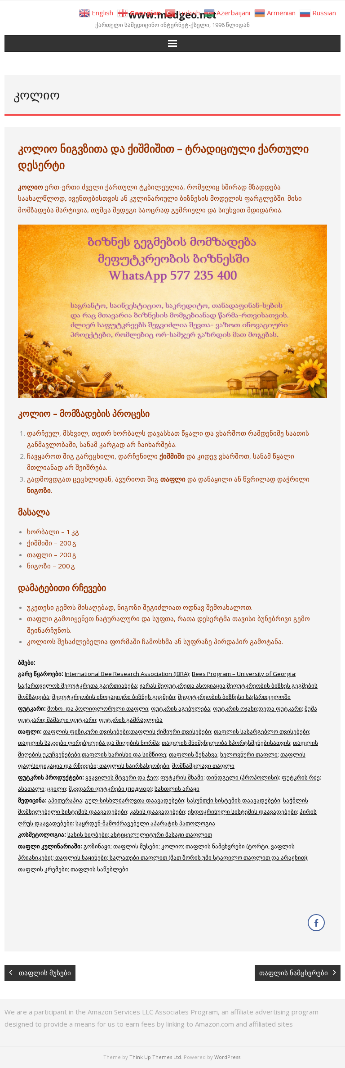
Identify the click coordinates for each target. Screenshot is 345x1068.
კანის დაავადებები (157, 811)
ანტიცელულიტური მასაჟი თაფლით (161, 834)
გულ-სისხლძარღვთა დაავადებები (134, 800)
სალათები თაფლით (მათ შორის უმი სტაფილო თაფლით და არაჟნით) (208, 857)
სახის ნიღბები (87, 834)
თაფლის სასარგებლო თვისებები (261, 731)
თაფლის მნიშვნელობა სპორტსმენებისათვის (226, 743)
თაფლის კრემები (43, 869)
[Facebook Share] (316, 922)
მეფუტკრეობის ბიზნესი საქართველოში (234, 697)
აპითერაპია (65, 800)
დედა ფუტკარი (280, 708)
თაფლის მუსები (136, 846)
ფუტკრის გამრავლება (131, 720)
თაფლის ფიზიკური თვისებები (86, 731)
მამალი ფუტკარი (71, 720)
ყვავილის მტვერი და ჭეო (121, 777)
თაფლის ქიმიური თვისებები (170, 731)
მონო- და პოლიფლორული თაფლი (97, 708)
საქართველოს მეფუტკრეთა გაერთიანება (77, 685)
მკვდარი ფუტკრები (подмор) (110, 788)
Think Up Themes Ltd (155, 1057)
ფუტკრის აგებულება (180, 708)
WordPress (227, 1057)
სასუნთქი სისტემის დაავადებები (233, 800)
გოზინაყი (97, 846)
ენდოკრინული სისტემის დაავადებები (242, 811)
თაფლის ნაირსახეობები (134, 766)
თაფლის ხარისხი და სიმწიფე (124, 754)
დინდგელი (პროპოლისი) (242, 777)
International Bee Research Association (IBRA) (127, 674)
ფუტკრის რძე (301, 777)
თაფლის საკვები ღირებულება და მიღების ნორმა (88, 743)
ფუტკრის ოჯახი (235, 708)
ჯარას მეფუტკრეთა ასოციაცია (183, 685)
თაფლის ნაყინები (81, 857)
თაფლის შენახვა (193, 754)
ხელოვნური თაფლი (249, 754)
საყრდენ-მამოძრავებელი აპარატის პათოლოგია (145, 823)
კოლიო (172, 846)
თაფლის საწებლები (99, 869)
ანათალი (31, 788)
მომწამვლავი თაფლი (203, 766)
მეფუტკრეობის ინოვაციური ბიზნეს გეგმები (113, 697)
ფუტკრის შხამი (181, 777)
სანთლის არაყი (177, 788)
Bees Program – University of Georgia (243, 674)
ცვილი (56, 788)
